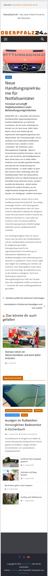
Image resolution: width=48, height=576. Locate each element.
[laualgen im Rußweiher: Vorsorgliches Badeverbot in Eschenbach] (24, 395)
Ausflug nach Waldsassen (31, 497)
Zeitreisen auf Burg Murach (29, 473)
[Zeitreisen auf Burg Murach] (11, 475)
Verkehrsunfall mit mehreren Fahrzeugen (25, 298)
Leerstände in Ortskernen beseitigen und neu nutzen (23, 306)
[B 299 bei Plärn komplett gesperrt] (11, 462)
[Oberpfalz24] (24, 32)
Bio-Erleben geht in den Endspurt (18, 485)
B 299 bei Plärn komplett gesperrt (31, 460)
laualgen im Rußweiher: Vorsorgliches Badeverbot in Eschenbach (23, 424)
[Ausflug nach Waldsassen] (11, 498)
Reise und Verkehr (12, 415)
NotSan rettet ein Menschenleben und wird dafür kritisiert (23, 355)
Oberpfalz (38, 410)
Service (24, 415)
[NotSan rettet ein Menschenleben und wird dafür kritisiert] (24, 327)
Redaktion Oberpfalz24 (29, 434)
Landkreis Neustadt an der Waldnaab (19, 410)
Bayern (8, 77)
